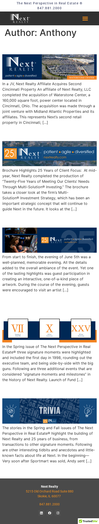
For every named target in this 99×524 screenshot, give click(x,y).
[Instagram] (58, 513)
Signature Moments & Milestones (40, 304)
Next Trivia (21, 390)
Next (90, 471)
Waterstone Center (35, 46)
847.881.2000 (49, 504)
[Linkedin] (41, 513)
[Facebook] (49, 513)
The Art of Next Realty (41, 219)
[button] (85, 18)
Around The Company (40, 132)
